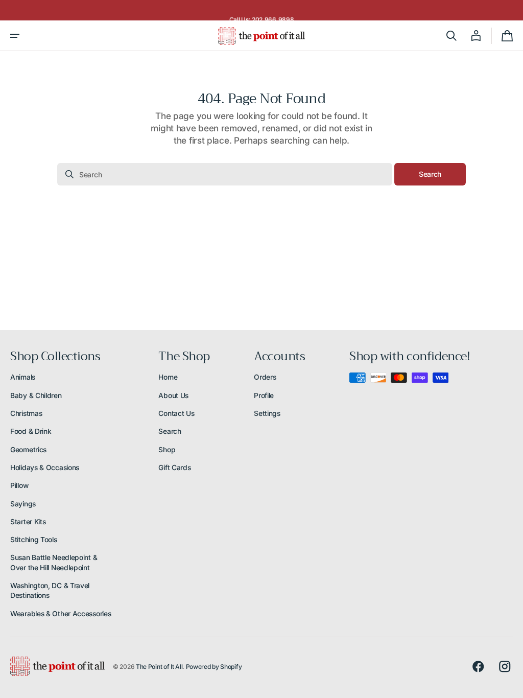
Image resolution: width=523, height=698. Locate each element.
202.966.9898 (273, 13)
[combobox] (224, 174)
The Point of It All (159, 666)
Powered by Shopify (214, 666)
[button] (15, 36)
